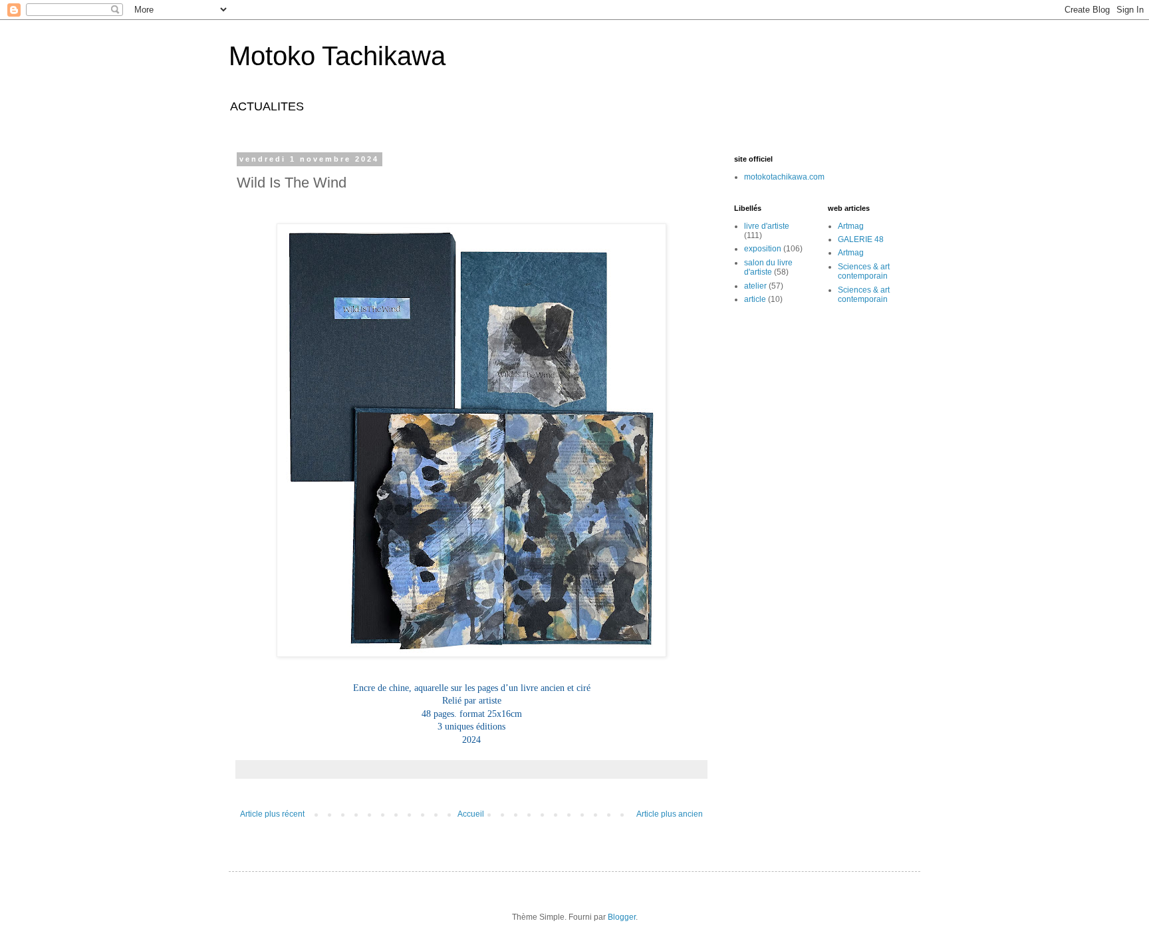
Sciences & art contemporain (864, 271)
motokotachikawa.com (784, 177)
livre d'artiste (766, 226)
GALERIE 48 (861, 239)
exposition (762, 248)
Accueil (470, 814)
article (755, 299)
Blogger (622, 917)
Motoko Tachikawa (337, 55)
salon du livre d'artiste (768, 267)
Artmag (851, 226)
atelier (755, 286)
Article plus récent (272, 814)
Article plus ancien (669, 814)
